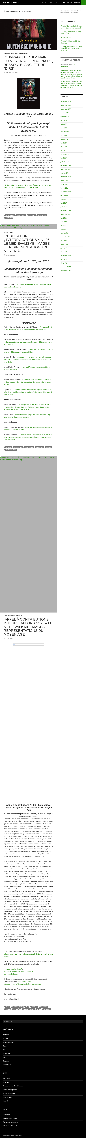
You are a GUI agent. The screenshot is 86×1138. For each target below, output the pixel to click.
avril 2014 (64, 248)
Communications (8, 1042)
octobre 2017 (65, 195)
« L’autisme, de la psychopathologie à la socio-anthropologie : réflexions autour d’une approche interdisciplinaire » (28, 382)
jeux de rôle (21, 215)
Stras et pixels (7, 1097)
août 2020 (64, 135)
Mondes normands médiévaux (13, 1086)
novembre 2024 (66, 101)
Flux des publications (10, 1118)
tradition (47, 1009)
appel (7, 1006)
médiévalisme (42, 215)
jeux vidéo (31, 215)
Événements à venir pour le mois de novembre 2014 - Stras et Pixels (71, 72)
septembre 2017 (66, 199)
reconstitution (28, 1009)
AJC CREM (6, 1078)
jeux (27, 1006)
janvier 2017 (64, 207)
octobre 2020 (65, 132)
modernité (43, 1006)
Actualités (8, 616)
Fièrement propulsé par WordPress (12, 1135)
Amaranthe (6, 1082)
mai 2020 (64, 147)
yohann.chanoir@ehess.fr (13, 969)
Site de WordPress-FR (10, 1126)
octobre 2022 (65, 113)
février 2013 (64, 263)
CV (50, 2)
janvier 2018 (64, 188)
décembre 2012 (66, 267)
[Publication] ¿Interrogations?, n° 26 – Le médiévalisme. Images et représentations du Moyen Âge (28, 243)
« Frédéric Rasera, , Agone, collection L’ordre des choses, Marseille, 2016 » (28, 437)
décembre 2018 (66, 165)
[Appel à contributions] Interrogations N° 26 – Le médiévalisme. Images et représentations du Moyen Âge (28, 626)
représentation (11, 449)
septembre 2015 (66, 229)
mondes (8, 1009)
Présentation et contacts (71, 2)
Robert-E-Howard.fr (9, 1093)
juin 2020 (64, 143)
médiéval (34, 1006)
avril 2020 (64, 150)
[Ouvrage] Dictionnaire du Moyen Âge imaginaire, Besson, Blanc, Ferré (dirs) (28, 62)
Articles (7, 53)
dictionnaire (10, 215)
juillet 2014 (64, 244)
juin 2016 (64, 218)
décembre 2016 (66, 210)
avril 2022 (64, 120)
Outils (57, 2)
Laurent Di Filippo (11, 2)
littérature (18, 447)
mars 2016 (64, 225)
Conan (5, 1046)
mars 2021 (64, 128)
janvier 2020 (64, 154)
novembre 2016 (66, 214)
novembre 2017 (66, 192)
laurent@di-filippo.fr (11, 974)
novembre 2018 (66, 169)
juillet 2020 (64, 139)
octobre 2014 (65, 233)
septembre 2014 (66, 237)
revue (39, 1009)
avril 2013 (64, 259)
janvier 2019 (64, 162)
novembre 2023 (66, 105)
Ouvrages (14, 53)
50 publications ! (66, 37)
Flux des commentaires (10, 1122)
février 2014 (64, 252)
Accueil (44, 2)
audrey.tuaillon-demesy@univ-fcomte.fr (18, 971)
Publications (23, 53)
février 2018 (64, 184)
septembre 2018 (66, 177)
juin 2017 (64, 203)
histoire (8, 447)
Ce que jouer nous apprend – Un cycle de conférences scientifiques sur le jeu (71, 76)
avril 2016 (64, 222)
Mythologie (6, 1053)
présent (49, 447)
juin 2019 (64, 158)
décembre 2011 (66, 271)
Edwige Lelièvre (65, 82)
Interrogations (17, 1006)
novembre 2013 (66, 255)
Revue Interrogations (10, 1090)
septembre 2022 (66, 116)
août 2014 (64, 240)
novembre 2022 (66, 109)
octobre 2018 (65, 173)
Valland (5, 1101)
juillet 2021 (64, 124)
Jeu (4, 1050)
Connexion (6, 1114)
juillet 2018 (64, 180)
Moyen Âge (9, 218)
